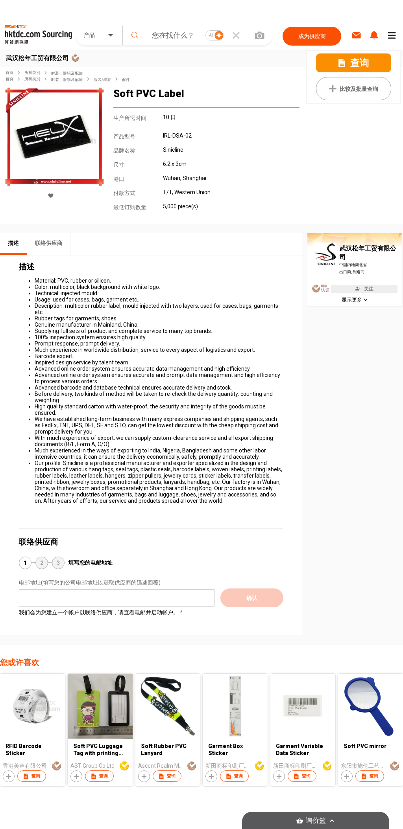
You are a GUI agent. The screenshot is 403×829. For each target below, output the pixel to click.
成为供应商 (312, 36)
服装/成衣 (102, 79)
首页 (9, 72)
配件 (126, 79)
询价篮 (316, 820)
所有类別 (32, 72)
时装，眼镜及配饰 (67, 73)
